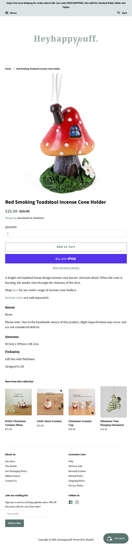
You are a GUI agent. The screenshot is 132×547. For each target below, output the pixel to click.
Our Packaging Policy (16, 471)
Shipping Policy (77, 480)
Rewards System (77, 471)
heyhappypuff (64, 539)
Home (8, 68)
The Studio (11, 466)
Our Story (10, 461)
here (15, 290)
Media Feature (12, 475)
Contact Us (11, 480)
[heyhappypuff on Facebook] (71, 502)
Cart (124, 13)
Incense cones (14, 298)
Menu (13, 12)
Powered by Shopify (83, 539)
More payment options (66, 267)
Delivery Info (75, 466)
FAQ (71, 461)
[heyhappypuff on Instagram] (77, 502)
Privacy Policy (76, 485)
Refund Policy (76, 475)
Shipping (10, 218)
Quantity (11, 227)
